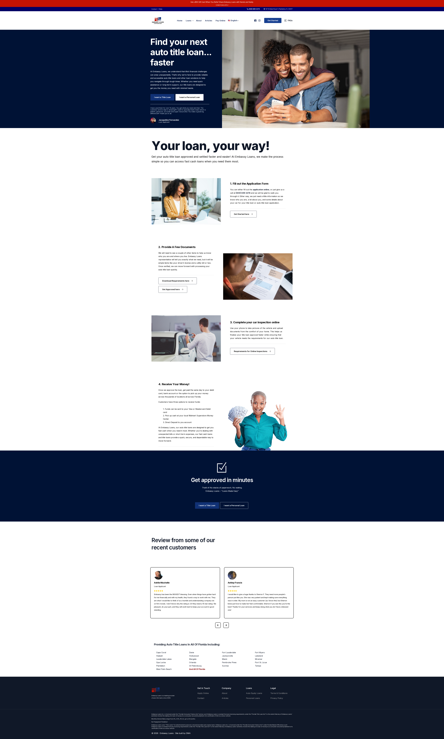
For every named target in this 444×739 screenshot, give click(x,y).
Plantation (160, 666)
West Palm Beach (164, 669)
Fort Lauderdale (229, 652)
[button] (218, 625)
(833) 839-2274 (254, 9)
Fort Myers (260, 652)
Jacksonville (227, 656)
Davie (191, 652)
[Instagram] (259, 19)
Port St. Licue (261, 662)
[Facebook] (255, 19)
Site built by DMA (183, 733)
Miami (224, 659)
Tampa (258, 666)
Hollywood (194, 656)
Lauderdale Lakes (164, 659)
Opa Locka (161, 662)
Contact (154, 9)
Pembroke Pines (229, 662)
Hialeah (159, 656)
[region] (30, 720)
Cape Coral (161, 652)
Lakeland (259, 656)
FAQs (160, 9)
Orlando (192, 662)
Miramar (258, 659)
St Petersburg (195, 666)
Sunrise (225, 666)
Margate (192, 659)
